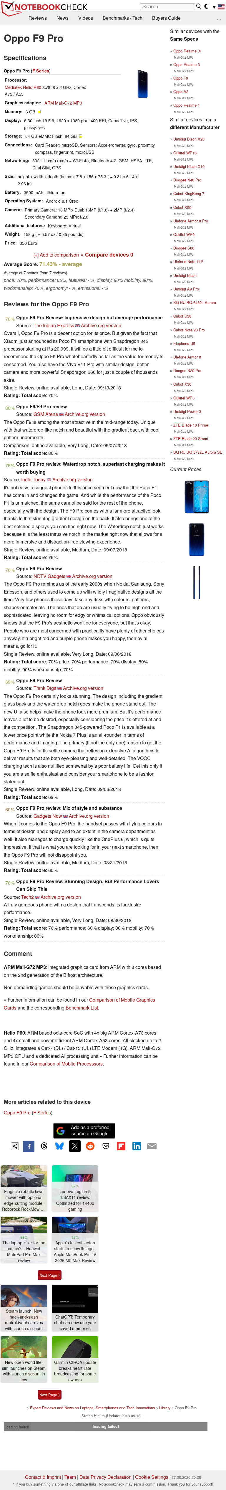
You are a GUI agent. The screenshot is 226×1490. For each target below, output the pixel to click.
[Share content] (15, 1146)
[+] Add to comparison (56, 254)
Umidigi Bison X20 (189, 139)
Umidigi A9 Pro (186, 289)
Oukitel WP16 (185, 153)
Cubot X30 (182, 384)
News (62, 17)
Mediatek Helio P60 (23, 87)
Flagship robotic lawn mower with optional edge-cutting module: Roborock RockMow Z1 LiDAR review (24, 1200)
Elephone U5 (184, 343)
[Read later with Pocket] (105, 1146)
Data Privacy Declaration (105, 1477)
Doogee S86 (183, 248)
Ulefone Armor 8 (187, 357)
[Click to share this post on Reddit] (90, 1146)
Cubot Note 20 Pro (189, 330)
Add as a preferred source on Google (90, 1130)
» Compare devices (107, 254)
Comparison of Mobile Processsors (66, 1063)
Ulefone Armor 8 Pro (190, 221)
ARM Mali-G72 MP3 (63, 103)
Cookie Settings (151, 1477)
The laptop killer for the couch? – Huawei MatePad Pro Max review (23, 1251)
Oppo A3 (180, 91)
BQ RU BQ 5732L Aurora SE (197, 452)
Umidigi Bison (185, 275)
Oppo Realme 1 (186, 105)
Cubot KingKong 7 (188, 193)
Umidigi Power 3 (187, 411)
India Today (33, 479)
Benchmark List (82, 1007)
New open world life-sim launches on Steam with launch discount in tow (24, 1370)
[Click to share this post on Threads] (44, 1146)
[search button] (199, 6)
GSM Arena (46, 414)
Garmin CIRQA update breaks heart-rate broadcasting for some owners (75, 1370)
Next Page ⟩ (49, 1275)
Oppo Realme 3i (187, 51)
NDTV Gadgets (49, 576)
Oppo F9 (180, 78)
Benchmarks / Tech (122, 17)
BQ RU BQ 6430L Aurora (194, 302)
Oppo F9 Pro (17, 1112)
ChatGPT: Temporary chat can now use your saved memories (75, 1322)
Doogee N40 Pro (187, 180)
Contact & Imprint (43, 1477)
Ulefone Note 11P (188, 261)
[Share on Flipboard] (121, 1146)
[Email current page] (151, 1146)
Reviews (38, 17)
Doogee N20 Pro (187, 370)
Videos (85, 17)
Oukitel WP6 (184, 398)
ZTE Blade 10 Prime (190, 425)
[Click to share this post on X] (74, 1146)
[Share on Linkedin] (136, 1146)
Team (70, 1477)
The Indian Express (54, 325)
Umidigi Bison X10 (189, 166)
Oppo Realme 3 (186, 64)
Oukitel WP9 (184, 234)
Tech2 (27, 896)
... (219, 17)
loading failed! (17, 1427)
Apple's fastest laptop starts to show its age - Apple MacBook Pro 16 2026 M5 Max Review (75, 1251)
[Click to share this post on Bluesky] (59, 1146)
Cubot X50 (182, 207)
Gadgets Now (48, 815)
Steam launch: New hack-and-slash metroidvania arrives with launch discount (24, 1319)
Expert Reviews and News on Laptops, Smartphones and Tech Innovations (92, 1407)
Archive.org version (101, 325)
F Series (40, 71)
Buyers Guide (166, 17)
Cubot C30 (182, 316)
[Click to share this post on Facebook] (28, 1146)
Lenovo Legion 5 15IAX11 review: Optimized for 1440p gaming (75, 1200)
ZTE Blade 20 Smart (190, 438)
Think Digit (45, 688)
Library (164, 1407)
